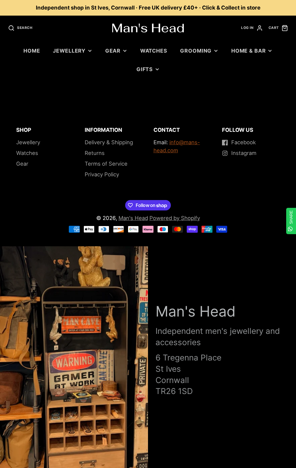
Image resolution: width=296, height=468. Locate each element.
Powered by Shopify (174, 218)
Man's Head (133, 218)
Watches (153, 51)
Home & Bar (248, 51)
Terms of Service (106, 163)
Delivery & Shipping (109, 142)
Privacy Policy (102, 174)
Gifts (144, 69)
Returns (95, 153)
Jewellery (69, 51)
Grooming (196, 51)
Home (31, 51)
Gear (113, 51)
